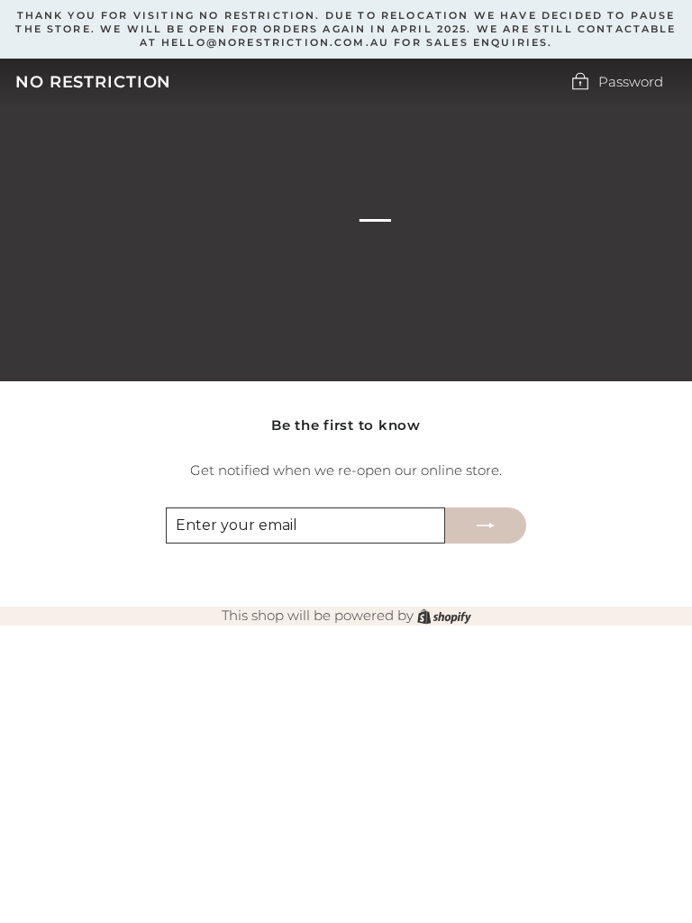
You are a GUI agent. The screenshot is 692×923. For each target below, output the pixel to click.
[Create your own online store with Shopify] (444, 616)
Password (630, 82)
